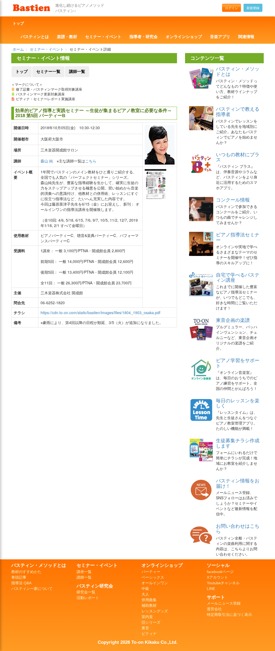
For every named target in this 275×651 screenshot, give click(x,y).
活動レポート (88, 598)
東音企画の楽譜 (233, 319)
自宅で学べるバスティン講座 (237, 277)
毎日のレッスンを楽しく (237, 403)
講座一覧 (84, 572)
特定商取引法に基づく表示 (229, 614)
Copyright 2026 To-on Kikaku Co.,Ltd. (138, 642)
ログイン (231, 7)
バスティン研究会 (95, 586)
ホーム (18, 49)
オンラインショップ (184, 37)
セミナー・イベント (103, 37)
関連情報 (246, 37)
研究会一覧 (86, 592)
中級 (145, 588)
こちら (90, 160)
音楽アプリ (220, 37)
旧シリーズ (151, 622)
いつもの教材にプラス (237, 157)
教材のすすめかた (26, 572)
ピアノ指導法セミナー (237, 237)
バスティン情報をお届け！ (237, 483)
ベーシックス (153, 577)
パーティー (151, 572)
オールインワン (155, 583)
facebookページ (220, 572)
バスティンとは (35, 37)
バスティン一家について (32, 588)
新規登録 (253, 7)
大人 (145, 594)
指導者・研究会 (143, 37)
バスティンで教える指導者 (237, 111)
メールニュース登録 (224, 603)
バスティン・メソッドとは (237, 71)
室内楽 (147, 617)
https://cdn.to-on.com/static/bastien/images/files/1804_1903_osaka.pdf (100, 312)
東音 (145, 628)
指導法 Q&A (21, 583)
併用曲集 (149, 600)
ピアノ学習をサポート (237, 362)
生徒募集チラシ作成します (237, 443)
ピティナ (149, 633)
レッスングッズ (155, 611)
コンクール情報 (233, 199)
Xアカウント (217, 577)
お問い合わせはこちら (237, 528)
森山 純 (47, 160)
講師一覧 (77, 71)
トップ (18, 23)
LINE (211, 588)
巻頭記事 (18, 577)
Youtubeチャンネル (223, 583)
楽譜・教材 (67, 37)
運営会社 (214, 609)
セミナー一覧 (48, 71)
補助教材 (149, 605)
